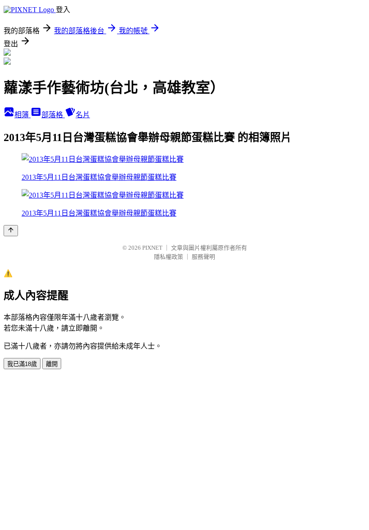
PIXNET (152, 247)
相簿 (22, 115)
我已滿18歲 (22, 364)
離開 (52, 364)
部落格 (53, 115)
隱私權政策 (168, 256)
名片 (83, 115)
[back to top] (11, 230)
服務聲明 (203, 256)
